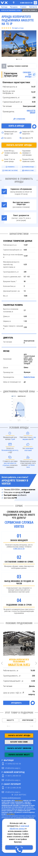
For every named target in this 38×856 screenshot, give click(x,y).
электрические (27, 720)
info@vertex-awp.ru (12, 768)
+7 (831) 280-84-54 (13, 775)
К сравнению (20, 119)
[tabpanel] (19, 44)
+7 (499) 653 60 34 (13, 763)
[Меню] (35, 2)
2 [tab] (19, 60)
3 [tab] (22, 60)
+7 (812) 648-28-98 (13, 787)
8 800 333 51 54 (18, 549)
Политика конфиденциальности (11, 798)
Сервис (23, 7)
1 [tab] (17, 60)
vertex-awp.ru (19, 800)
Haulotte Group (31, 112)
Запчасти (33, 7)
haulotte (10, 720)
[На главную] (4, 2)
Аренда (4, 7)
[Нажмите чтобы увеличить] (19, 405)
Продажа (14, 7)
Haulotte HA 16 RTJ (19, 662)
